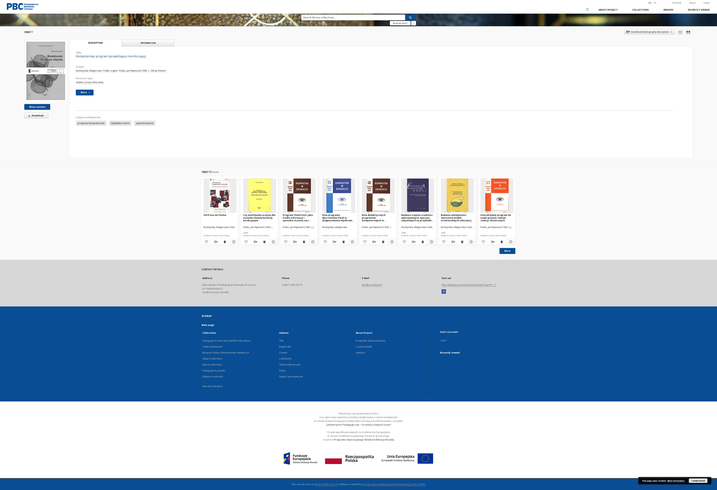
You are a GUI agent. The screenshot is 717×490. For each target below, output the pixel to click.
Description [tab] (95, 43)
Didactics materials (212, 376)
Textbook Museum (212, 346)
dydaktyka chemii (120, 123)
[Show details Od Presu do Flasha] (233, 241)
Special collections (212, 364)
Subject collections (212, 358)
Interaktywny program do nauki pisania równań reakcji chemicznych (495, 217)
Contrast (676, 2)
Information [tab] (148, 42)
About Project (608, 9)
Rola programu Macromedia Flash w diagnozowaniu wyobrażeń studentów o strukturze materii (338, 217)
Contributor (285, 358)
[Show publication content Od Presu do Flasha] (224, 241)
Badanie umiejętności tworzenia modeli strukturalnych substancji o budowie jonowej (456, 217)
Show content (37, 106)
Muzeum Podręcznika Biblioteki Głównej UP (225, 352)
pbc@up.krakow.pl (372, 284)
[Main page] (587, 10)
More (507, 250)
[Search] (410, 17)
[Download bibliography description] (215, 241)
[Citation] (688, 32)
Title (281, 340)
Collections (640, 9)
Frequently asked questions (370, 340)
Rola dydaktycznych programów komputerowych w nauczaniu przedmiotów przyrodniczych (376, 217)
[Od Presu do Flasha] (220, 196)
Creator (283, 352)
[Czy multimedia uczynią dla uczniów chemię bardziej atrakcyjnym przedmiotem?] (259, 196)
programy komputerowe (91, 123)
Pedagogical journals (213, 370)
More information (676, 480)
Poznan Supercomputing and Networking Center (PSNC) (394, 484)
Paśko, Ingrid (110, 70)
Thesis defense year (290, 364)
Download (37, 115)
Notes (282, 370)
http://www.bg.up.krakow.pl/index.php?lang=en (467, 284)
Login (707, 2)
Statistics (360, 352)
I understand (698, 480)
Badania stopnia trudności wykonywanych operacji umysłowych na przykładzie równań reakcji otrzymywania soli (417, 217)
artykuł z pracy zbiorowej (89, 82)
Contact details (364, 346)
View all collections (212, 386)
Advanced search (400, 23)
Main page (208, 325)
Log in (443, 340)
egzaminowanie (145, 123)
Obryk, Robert (158, 70)
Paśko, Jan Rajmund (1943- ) (134, 70)
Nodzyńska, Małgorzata (89, 70)
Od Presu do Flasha (215, 215)
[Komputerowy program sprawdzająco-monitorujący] (45, 71)
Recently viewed (699, 9)
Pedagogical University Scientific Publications (226, 340)
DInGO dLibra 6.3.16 (326, 484)
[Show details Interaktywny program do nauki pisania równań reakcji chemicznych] (510, 241)
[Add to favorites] (680, 32)
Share (692, 2)
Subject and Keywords (291, 376)
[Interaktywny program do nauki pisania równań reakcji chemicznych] (497, 196)
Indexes (668, 9)
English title (285, 346)
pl (655, 3)
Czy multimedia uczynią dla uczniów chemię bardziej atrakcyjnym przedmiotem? (259, 217)
